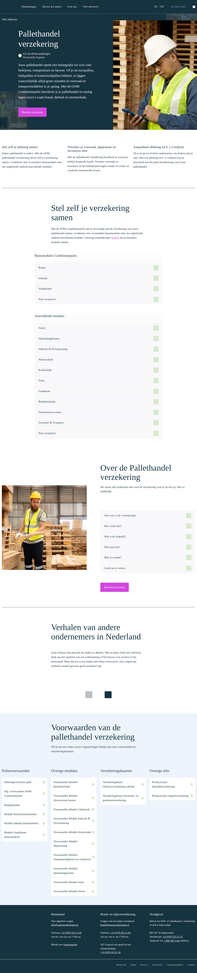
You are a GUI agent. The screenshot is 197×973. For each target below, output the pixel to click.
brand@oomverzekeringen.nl (114, 925)
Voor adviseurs (90, 6)
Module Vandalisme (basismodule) (15, 834)
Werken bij (121, 965)
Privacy (144, 965)
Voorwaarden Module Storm (69, 891)
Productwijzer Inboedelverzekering (163, 784)
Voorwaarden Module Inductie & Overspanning (71, 820)
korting (115, 237)
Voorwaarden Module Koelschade (72, 832)
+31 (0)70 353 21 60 (120, 933)
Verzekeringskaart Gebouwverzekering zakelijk (119, 784)
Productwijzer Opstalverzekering (170, 795)
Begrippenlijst (12, 805)
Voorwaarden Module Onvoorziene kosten (65, 798)
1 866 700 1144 (171, 941)
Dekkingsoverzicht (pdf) (17, 782)
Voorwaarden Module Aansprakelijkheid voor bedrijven (72, 857)
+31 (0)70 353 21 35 (172, 937)
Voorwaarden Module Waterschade (65, 843)
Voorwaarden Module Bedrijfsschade (65, 784)
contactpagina (70, 944)
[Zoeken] (194, 7)
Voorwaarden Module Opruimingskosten (65, 870)
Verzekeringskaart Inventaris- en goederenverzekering (121, 798)
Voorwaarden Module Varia (68, 882)
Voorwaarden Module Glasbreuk (71, 809)
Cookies (191, 965)
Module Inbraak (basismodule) (21, 823)
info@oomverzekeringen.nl (64, 925)
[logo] (12, 933)
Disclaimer (157, 965)
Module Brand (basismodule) (20, 814)
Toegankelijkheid (175, 965)
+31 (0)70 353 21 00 (71, 933)
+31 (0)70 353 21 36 (110, 952)
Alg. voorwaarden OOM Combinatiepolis (17, 793)
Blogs (133, 965)
